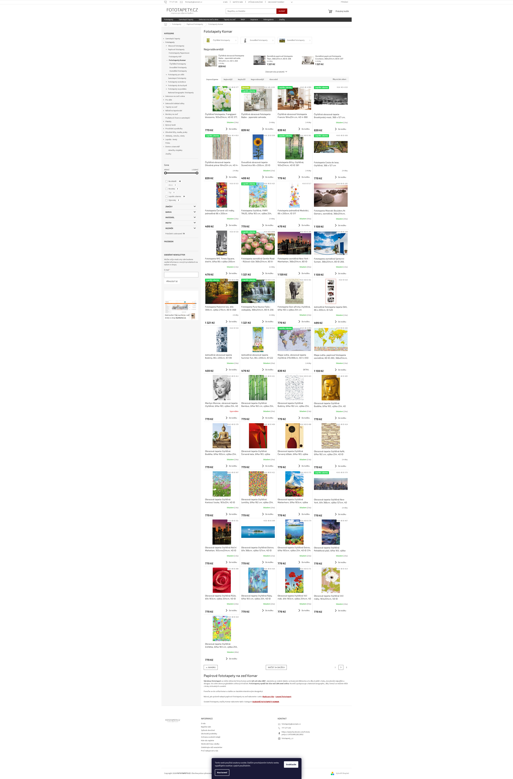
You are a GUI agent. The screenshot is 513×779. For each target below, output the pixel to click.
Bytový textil (171, 125)
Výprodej (174, 200)
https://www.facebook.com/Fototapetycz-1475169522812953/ (296, 733)
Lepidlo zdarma (177, 196)
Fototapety (170, 42)
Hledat (282, 11)
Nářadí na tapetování (174, 110)
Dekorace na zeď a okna (175, 96)
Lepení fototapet (283, 696)
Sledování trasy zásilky (210, 744)
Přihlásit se (172, 281)
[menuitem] (168, 19)
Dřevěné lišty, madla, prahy (176, 132)
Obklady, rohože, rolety (175, 136)
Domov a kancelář (173, 146)
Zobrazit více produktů (274, 72)
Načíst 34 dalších (276, 667)
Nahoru (212, 667)
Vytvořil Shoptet (342, 773)
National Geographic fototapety (181, 92)
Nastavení (222, 772)
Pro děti (169, 100)
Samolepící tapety (173, 38)
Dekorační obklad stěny (175, 103)
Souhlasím (291, 764)
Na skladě (175, 181)
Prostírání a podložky (174, 128)
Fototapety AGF (175, 56)
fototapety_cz (287, 738)
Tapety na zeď (171, 107)
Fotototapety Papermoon (179, 53)
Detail (306, 369)
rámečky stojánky (175, 150)
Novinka (173, 188)
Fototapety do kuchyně (177, 85)
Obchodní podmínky (276, 2)
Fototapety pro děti (176, 74)
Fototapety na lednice (177, 82)
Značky (168, 154)
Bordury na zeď (172, 114)
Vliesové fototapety (176, 46)
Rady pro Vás (268, 696)
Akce (172, 185)
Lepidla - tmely (171, 139)
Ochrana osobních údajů (210, 737)
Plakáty (168, 121)
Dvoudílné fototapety (178, 67)
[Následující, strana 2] (341, 667)
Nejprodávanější (257, 79)
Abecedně (273, 79)
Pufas (168, 143)
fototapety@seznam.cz (291, 724)
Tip (171, 192)
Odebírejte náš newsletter (211, 747)
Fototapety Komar (177, 60)
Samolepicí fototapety (177, 78)
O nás (225, 2)
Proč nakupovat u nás (209, 750)
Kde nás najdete (207, 740)
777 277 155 (286, 728)
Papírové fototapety (176, 49)
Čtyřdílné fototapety (178, 64)
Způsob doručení (255, 2)
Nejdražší (241, 79)
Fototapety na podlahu (177, 89)
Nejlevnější (228, 79)
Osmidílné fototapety (178, 71)
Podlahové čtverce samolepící (178, 118)
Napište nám (238, 2)
